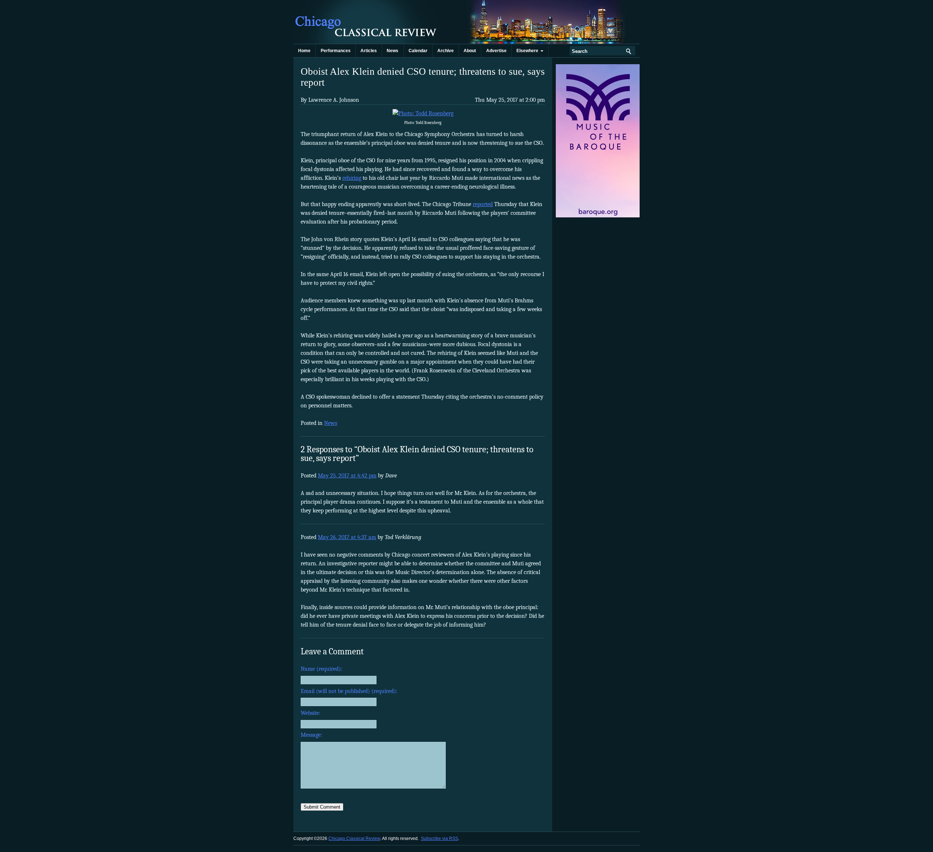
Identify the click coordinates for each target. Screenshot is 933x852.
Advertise (496, 50)
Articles (368, 50)
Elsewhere (528, 50)
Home (304, 50)
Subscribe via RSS (439, 838)
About (470, 50)
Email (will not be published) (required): (349, 691)
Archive (445, 50)
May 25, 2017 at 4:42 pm (347, 475)
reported (483, 204)
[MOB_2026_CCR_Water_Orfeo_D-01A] (598, 215)
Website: (310, 713)
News (392, 50)
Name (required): (321, 669)
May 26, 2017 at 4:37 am (347, 537)
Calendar (418, 50)
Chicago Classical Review (366, 22)
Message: (311, 735)
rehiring (351, 178)
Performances (336, 50)
